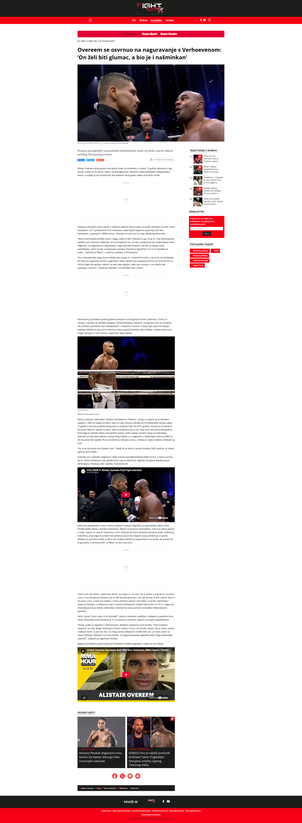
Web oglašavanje (176, 811)
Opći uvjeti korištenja (122, 811)
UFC (134, 20)
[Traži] (209, 20)
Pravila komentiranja (141, 811)
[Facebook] (201, 19)
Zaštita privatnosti (160, 811)
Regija (143, 20)
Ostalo (170, 20)
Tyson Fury (198, 265)
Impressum (106, 811)
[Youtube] (205, 19)
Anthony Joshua (200, 250)
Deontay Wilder (200, 255)
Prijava (206, 233)
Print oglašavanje (192, 811)
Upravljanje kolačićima (151, 814)
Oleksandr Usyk (200, 260)
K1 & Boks (156, 20)
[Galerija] (151, 103)
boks (216, 250)
